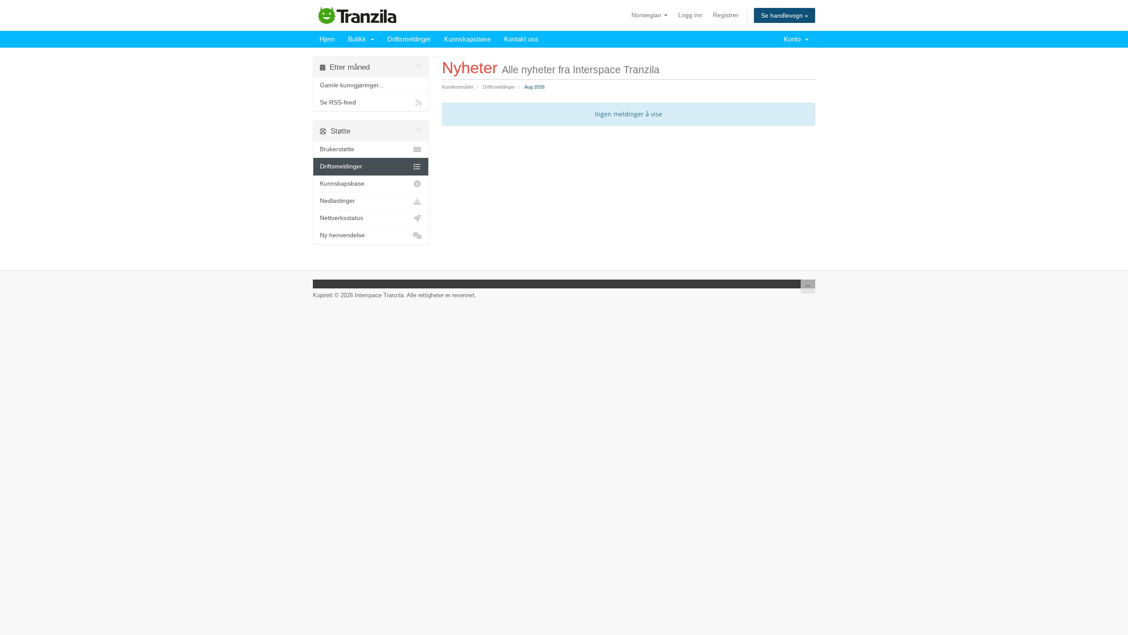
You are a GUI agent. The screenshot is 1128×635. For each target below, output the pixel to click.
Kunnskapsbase (467, 39)
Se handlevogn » (784, 15)
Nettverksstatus (341, 218)
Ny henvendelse (342, 235)
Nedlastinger (337, 201)
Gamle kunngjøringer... (352, 85)
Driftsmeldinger (409, 39)
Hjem (327, 39)
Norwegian (647, 15)
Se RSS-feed (338, 102)
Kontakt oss (521, 39)
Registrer (725, 15)
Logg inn (690, 15)
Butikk (359, 39)
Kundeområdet (457, 87)
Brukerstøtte (337, 149)
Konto (794, 39)
